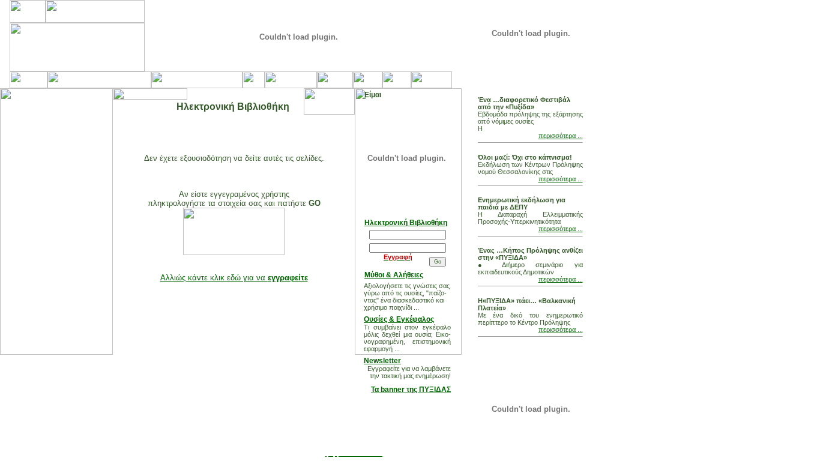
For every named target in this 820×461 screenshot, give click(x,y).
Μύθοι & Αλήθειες (393, 275)
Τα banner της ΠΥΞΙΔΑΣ (411, 389)
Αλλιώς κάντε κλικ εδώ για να (234, 277)
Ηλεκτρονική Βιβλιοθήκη (405, 222)
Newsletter (382, 361)
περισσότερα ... (560, 135)
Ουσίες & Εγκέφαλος (399, 319)
